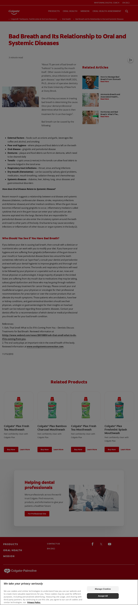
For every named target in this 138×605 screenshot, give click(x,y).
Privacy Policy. (34, 602)
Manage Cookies (103, 589)
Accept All (103, 596)
